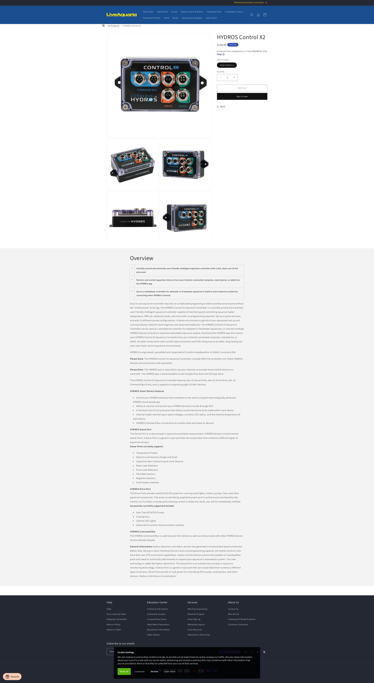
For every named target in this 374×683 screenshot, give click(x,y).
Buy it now (242, 96)
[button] (252, 15)
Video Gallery (153, 634)
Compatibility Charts (157, 619)
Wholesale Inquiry (196, 624)
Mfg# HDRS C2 (228, 66)
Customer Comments (238, 624)
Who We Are (233, 614)
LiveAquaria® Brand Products (241, 619)
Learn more (169, 671)
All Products (114, 25)
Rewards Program (196, 614)
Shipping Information (117, 619)
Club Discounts (195, 629)
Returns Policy (113, 624)
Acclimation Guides (156, 614)
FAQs (109, 609)
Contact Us (233, 609)
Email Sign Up (194, 619)
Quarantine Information (158, 629)
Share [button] (222, 106)
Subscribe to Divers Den (199, 634)
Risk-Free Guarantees (198, 609)
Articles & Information (157, 609)
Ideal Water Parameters (158, 624)
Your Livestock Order (116, 614)
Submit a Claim (114, 629)
